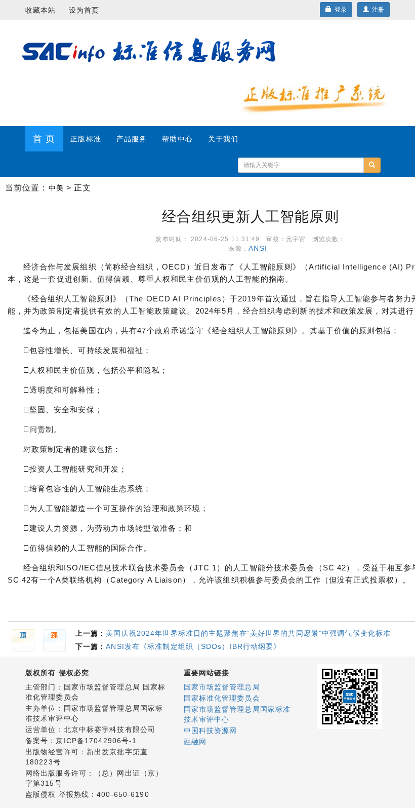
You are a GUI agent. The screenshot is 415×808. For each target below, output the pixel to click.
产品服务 (131, 139)
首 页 (44, 139)
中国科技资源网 (210, 730)
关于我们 (223, 139)
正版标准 (85, 139)
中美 (56, 188)
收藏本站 (40, 10)
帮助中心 (177, 139)
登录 (339, 9)
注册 (376, 9)
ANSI (260, 248)
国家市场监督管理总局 (222, 687)
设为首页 (84, 10)
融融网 (195, 742)
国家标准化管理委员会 (222, 698)
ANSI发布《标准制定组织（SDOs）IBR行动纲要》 (193, 646)
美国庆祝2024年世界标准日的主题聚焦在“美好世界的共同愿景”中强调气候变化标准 (248, 633)
